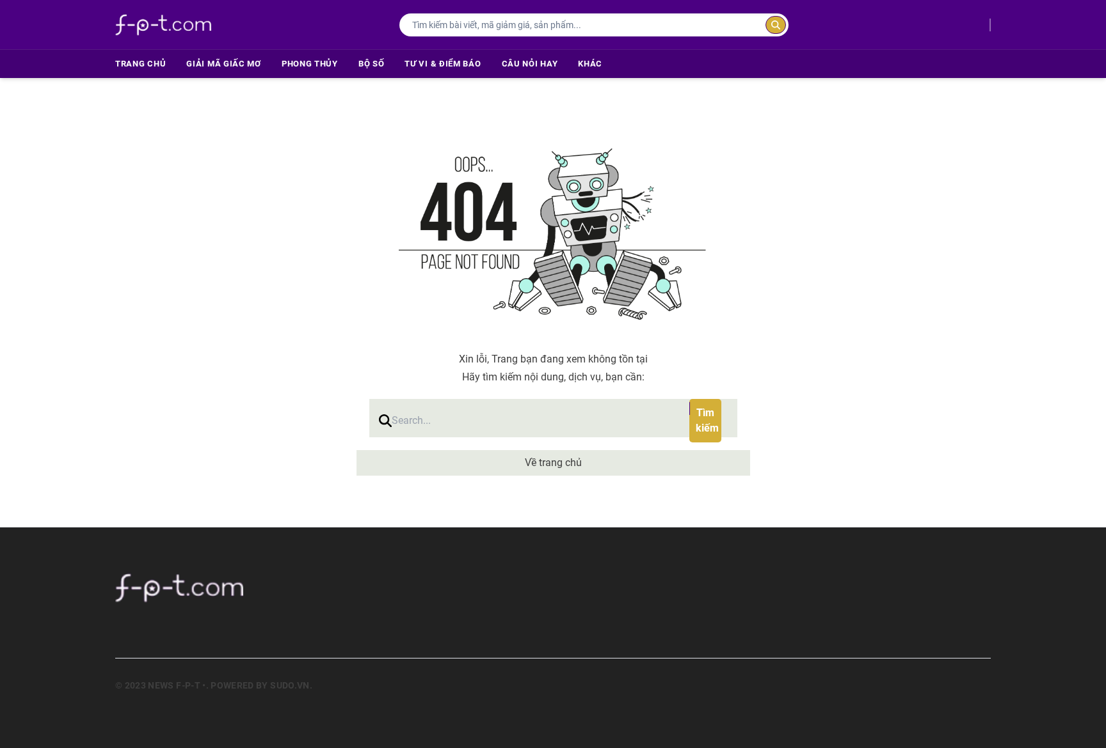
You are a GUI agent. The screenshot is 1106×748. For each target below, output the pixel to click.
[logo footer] (290, 587)
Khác (590, 63)
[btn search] (775, 25)
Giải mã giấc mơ (223, 63)
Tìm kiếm (707, 420)
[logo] (163, 24)
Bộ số (371, 63)
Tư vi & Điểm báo (443, 63)
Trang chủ (140, 63)
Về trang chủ (553, 462)
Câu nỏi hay (530, 63)
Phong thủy (310, 63)
